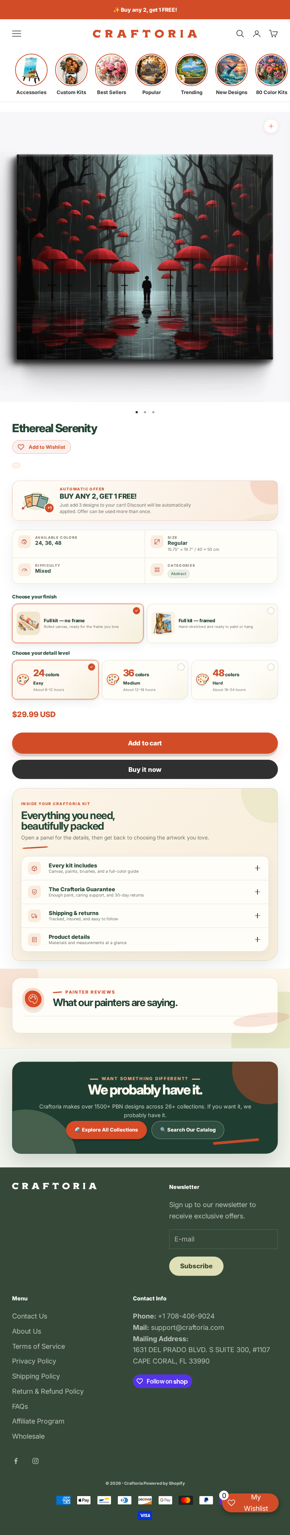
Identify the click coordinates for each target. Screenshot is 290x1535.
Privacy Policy (34, 1361)
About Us (26, 1331)
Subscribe (196, 1266)
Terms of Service (38, 1346)
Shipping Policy (36, 1376)
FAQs (20, 1406)
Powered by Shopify (164, 1483)
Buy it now (145, 769)
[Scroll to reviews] (16, 466)
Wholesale (28, 1436)
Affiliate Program (38, 1421)
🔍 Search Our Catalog (188, 1130)
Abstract (178, 573)
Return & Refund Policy (48, 1391)
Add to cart (145, 743)
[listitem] (31, 74)
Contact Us (29, 1316)
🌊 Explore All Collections (106, 1130)
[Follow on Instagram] (35, 1461)
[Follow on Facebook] (16, 1461)
